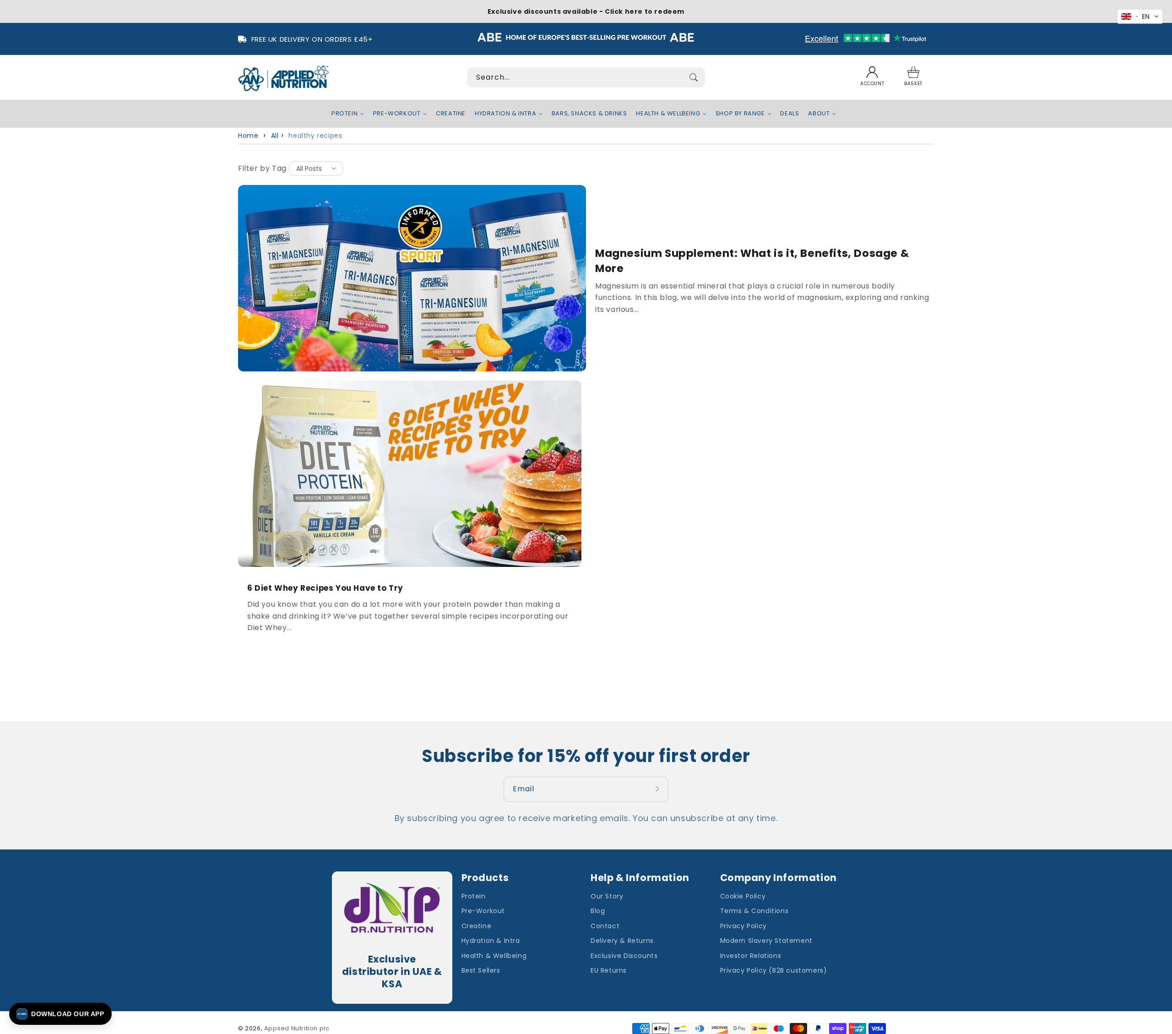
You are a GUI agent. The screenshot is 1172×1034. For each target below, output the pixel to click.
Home (248, 135)
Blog (598, 910)
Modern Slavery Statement (766, 940)
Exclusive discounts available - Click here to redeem (586, 11)
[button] (913, 77)
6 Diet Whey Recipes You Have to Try (325, 588)
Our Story (607, 896)
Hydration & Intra (490, 940)
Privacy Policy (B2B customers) (773, 970)
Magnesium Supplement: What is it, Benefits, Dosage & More (752, 260)
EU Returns (609, 970)
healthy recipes (315, 135)
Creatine (476, 926)
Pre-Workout (483, 910)
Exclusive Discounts (624, 955)
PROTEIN (344, 114)
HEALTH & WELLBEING (668, 114)
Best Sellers (480, 970)
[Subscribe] (658, 789)
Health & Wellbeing (494, 955)
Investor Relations (750, 955)
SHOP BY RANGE (740, 114)
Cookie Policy (743, 896)
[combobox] (586, 77)
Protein (473, 896)
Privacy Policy (743, 926)
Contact (605, 926)
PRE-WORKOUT (397, 114)
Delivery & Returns (622, 940)
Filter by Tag (262, 168)
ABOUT (819, 114)
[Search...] (694, 77)
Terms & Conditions (754, 910)
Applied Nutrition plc (297, 1028)
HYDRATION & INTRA (505, 114)
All (275, 135)
